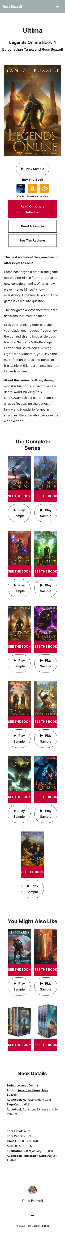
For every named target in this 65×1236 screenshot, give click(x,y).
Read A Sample (32, 226)
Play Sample (34, 169)
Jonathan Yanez (20, 49)
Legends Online (27, 1085)
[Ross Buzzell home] (32, 1190)
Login (45, 1225)
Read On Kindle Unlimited (32, 209)
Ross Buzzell (52, 49)
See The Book (19, 496)
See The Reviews (32, 240)
